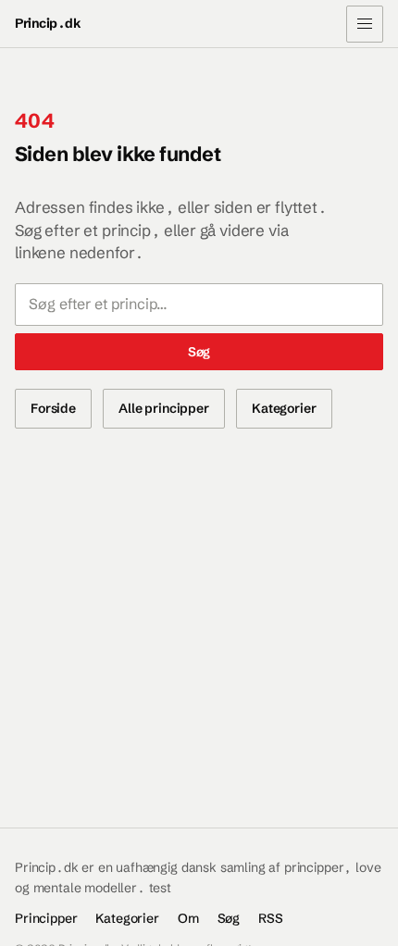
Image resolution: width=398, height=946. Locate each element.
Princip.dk (48, 23)
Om (188, 918)
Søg (199, 351)
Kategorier (284, 408)
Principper (46, 918)
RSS (270, 918)
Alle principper (163, 408)
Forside (53, 408)
